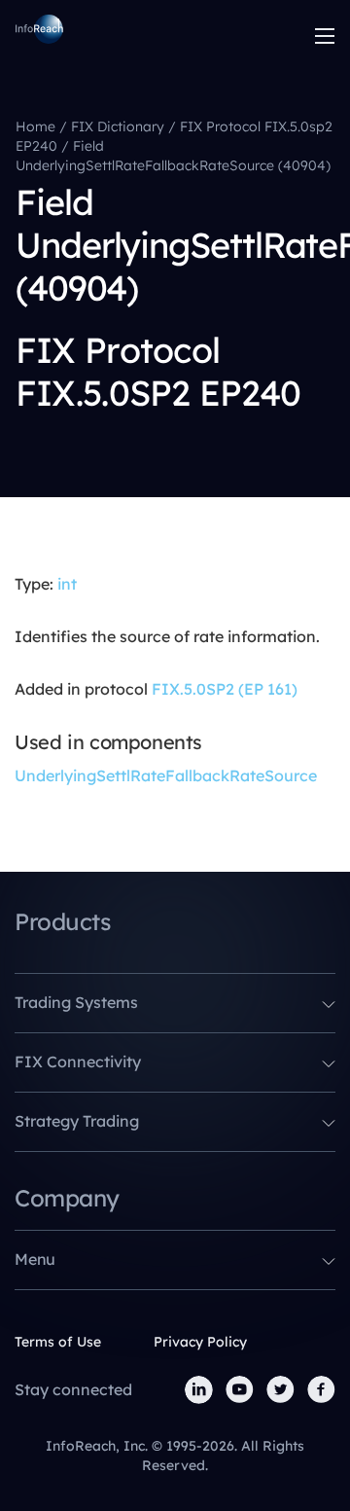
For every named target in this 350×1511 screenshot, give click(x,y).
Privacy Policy (200, 1341)
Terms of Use (58, 1341)
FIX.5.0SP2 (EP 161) (225, 689)
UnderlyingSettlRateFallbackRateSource (166, 775)
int (67, 584)
